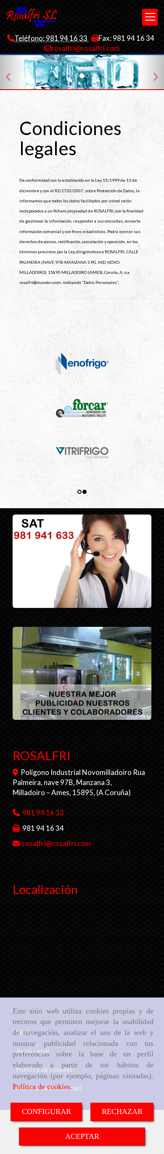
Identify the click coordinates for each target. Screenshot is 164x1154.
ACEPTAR (82, 1136)
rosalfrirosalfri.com (85, 48)
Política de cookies (41, 1086)
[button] (12, 72)
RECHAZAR (122, 1111)
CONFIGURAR (46, 1111)
